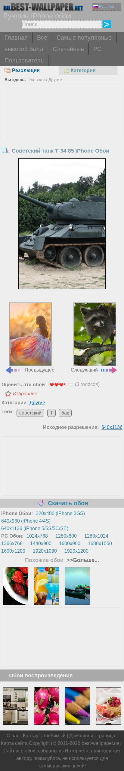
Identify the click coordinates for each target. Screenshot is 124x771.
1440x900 (40, 543)
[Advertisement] (62, 129)
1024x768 (37, 536)
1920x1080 (45, 551)
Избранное (25, 393)
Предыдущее (39, 369)
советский (30, 412)
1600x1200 (13, 551)
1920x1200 (76, 551)
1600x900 (69, 543)
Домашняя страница (92, 735)
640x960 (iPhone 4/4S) (26, 521)
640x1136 (111, 427)
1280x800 (66, 536)
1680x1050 (100, 543)
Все (42, 37)
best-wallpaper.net (101, 743)
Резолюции (26, 70)
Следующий (84, 369)
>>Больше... (82, 560)
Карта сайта (14, 743)
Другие (55, 79)
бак (65, 412)
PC (97, 49)
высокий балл (24, 49)
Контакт (31, 735)
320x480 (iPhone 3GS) (60, 513)
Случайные (68, 49)
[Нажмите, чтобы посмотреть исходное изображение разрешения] (62, 224)
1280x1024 (96, 536)
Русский (106, 6)
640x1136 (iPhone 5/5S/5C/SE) (34, 528)
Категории (83, 70)
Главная (16, 37)
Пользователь (24, 60)
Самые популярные (84, 37)
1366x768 (12, 543)
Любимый (55, 735)
